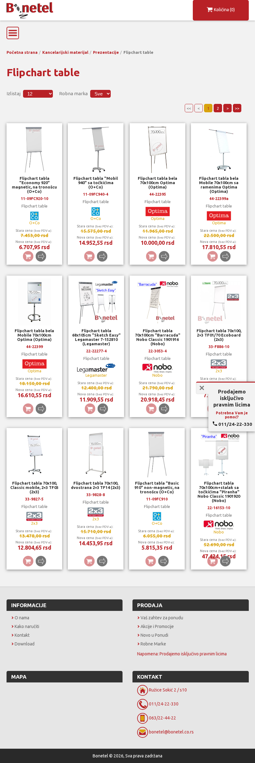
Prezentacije (106, 52)
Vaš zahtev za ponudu (162, 617)
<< (189, 108)
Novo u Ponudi (154, 635)
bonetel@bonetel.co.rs (171, 731)
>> (237, 108)
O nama (22, 617)
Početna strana (22, 52)
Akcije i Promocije (157, 626)
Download (25, 643)
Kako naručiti (27, 626)
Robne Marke (153, 643)
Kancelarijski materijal (65, 52)
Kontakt (22, 635)
